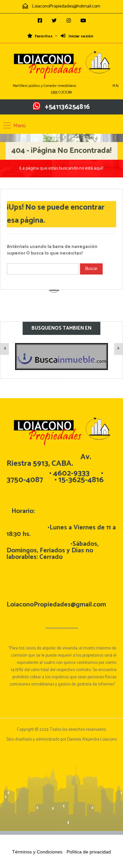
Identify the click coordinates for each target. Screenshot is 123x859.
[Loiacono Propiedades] (61, 65)
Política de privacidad (89, 851)
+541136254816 (67, 106)
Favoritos (43, 36)
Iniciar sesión (80, 36)
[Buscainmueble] (46, 356)
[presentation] (4, 349)
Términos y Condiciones (37, 851)
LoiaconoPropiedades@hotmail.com (66, 6)
